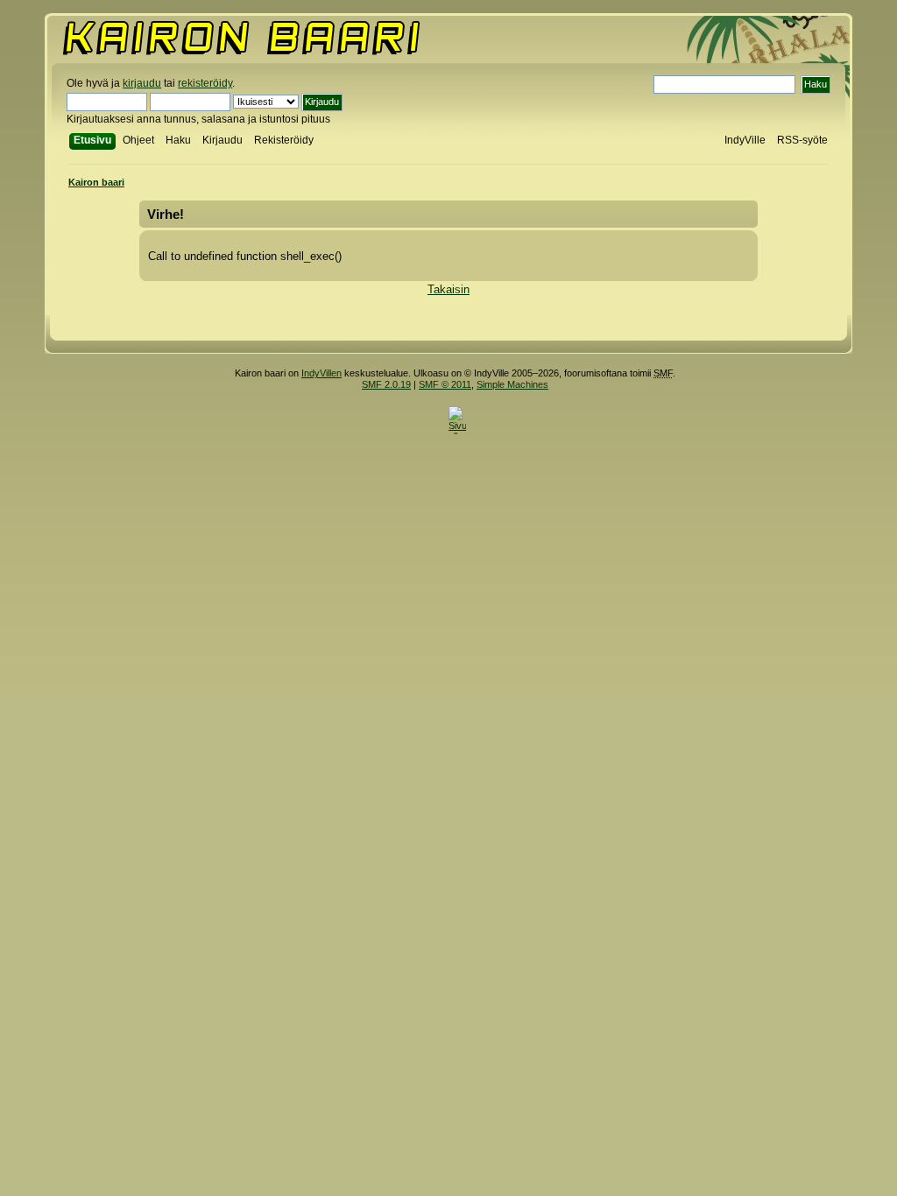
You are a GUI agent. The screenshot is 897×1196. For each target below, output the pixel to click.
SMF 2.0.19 (386, 384)
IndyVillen (321, 373)
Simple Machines (512, 384)
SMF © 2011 (445, 384)
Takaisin (448, 289)
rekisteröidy (205, 83)
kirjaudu (142, 83)
